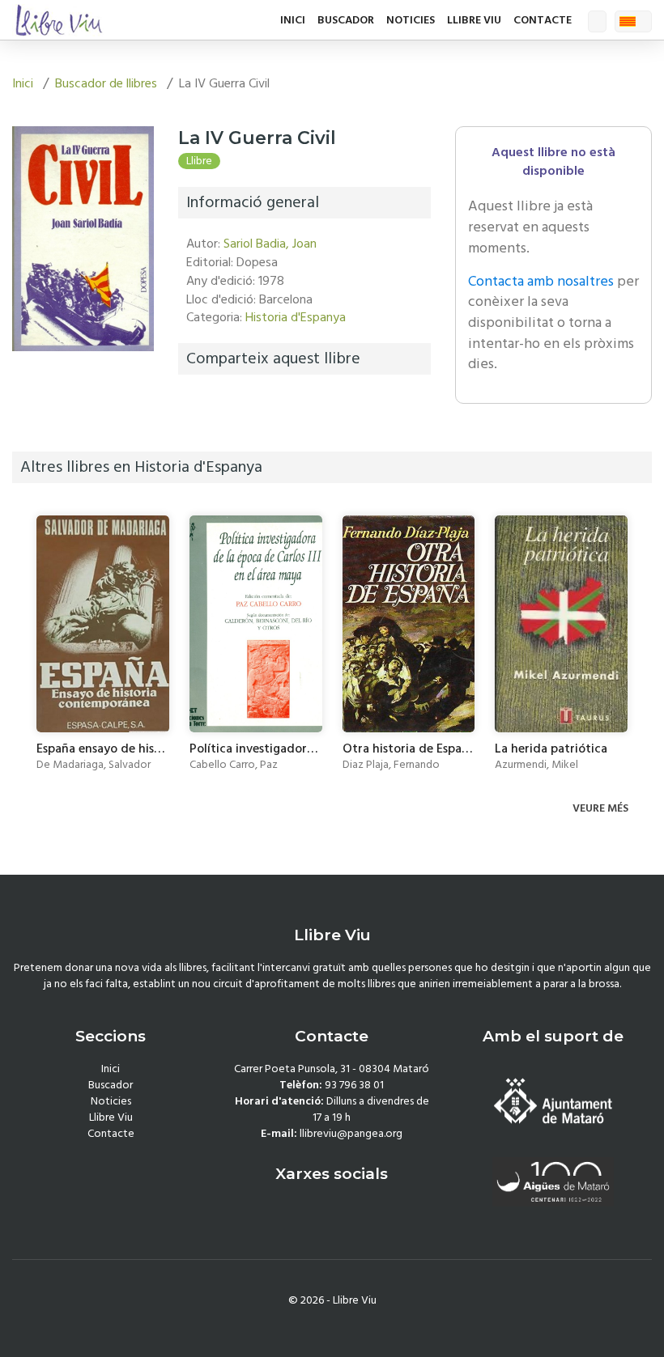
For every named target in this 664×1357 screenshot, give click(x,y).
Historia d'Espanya (295, 317)
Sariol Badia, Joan (270, 243)
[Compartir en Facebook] (194, 405)
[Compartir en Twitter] (214, 405)
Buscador (345, 20)
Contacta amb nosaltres (541, 281)
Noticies (410, 20)
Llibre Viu (474, 20)
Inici (292, 20)
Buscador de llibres (106, 83)
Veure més (601, 808)
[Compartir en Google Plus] (234, 405)
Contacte (542, 20)
